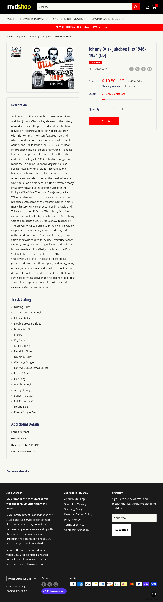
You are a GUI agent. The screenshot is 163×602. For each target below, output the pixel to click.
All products (22, 36)
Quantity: (94, 109)
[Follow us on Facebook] (43, 584)
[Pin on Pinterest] (137, 68)
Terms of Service (74, 524)
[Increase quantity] (122, 109)
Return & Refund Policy (78, 514)
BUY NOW (104, 121)
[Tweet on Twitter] (143, 68)
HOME (10, 18)
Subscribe (121, 530)
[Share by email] (149, 68)
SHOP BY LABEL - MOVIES (68, 18)
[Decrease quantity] (105, 109)
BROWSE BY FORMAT (31, 18)
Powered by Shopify (16, 590)
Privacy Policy (72, 519)
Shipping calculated (112, 86)
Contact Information (76, 530)
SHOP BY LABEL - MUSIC (106, 18)
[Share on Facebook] (131, 68)
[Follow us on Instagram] (55, 584)
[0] (154, 7)
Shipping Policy (73, 509)
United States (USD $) (19, 578)
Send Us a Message (75, 504)
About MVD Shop (74, 499)
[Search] (136, 6)
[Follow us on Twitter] (49, 584)
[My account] (147, 7)
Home (9, 36)
